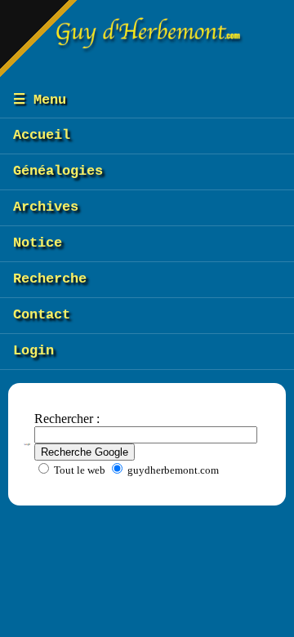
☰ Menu (39, 100)
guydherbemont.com (172, 470)
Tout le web (78, 470)
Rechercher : (67, 418)
